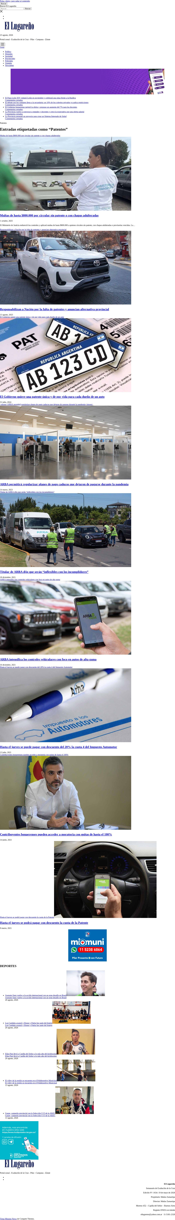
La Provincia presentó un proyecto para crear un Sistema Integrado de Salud (35, 116)
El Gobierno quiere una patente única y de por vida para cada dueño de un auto (52, 396)
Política (8, 52)
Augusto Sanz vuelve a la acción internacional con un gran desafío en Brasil (35, 995)
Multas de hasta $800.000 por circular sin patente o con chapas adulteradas (49, 215)
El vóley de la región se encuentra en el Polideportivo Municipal (31, 1080)
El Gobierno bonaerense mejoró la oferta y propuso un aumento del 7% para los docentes (41, 107)
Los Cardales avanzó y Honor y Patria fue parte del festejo (28, 1023)
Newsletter (9, 65)
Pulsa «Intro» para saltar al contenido (15, 1)
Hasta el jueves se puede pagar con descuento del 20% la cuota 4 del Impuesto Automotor (58, 747)
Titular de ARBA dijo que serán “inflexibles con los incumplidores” (44, 571)
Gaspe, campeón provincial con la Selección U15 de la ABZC (30, 1113)
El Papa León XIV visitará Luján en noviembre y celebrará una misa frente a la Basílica (40, 98)
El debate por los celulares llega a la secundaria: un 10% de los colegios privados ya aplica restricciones (46, 102)
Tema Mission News (8, 1219)
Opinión (8, 63)
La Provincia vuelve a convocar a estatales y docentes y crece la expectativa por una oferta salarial (44, 112)
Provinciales (10, 58)
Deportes (8, 54)
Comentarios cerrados (14, 100)
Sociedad (9, 56)
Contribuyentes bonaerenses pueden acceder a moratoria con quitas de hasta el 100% (56, 834)
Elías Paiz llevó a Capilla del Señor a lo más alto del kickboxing (31, 1054)
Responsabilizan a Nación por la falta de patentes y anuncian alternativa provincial (54, 309)
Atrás (2, 47)
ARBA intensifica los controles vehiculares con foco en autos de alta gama (48, 659)
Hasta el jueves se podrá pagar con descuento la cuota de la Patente (27, 917)
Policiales (9, 61)
